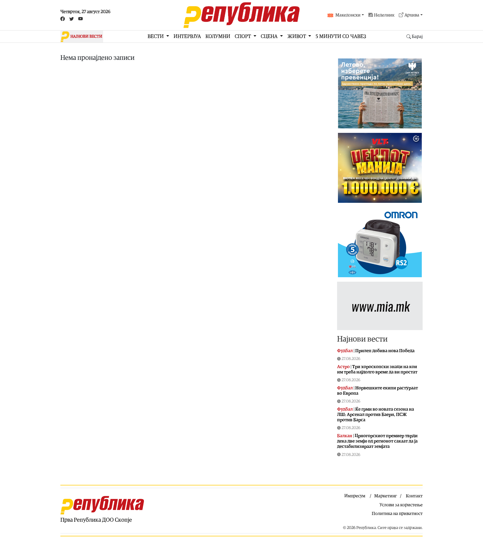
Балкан (344, 436)
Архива (411, 15)
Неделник (384, 15)
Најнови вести (362, 339)
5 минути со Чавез (341, 36)
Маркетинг (385, 496)
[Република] (241, 15)
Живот (297, 36)
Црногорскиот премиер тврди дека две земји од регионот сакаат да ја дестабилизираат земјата (377, 441)
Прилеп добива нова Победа (385, 351)
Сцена (270, 36)
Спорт (243, 36)
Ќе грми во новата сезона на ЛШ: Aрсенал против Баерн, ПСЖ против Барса (375, 414)
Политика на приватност (397, 513)
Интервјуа (187, 36)
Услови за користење (401, 505)
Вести (156, 36)
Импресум (354, 496)
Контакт (414, 496)
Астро (343, 366)
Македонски (348, 15)
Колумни (217, 36)
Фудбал (345, 351)
